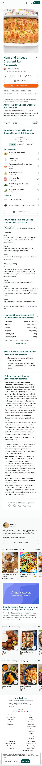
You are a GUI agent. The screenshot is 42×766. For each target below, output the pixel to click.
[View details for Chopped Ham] (6, 179)
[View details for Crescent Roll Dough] (6, 153)
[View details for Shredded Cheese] (6, 173)
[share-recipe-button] (11, 76)
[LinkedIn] (22, 711)
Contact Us (11, 748)
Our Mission (10, 722)
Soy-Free (30, 93)
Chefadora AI (11, 719)
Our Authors (31, 729)
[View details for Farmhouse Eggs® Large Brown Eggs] (5, 166)
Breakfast (23, 90)
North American (15, 90)
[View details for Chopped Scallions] (6, 191)
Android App (31, 736)
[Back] (3, 3)
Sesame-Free (7, 96)
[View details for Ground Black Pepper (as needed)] (6, 205)
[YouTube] (25, 711)
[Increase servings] (30, 138)
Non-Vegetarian (8, 93)
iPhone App (31, 738)
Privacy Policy (31, 746)
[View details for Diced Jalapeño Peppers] (6, 185)
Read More (14, 535)
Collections (31, 724)
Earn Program (11, 746)
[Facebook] (17, 711)
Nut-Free (16, 93)
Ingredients (31, 731)
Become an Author (10, 743)
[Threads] (27, 711)
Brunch (29, 90)
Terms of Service (31, 743)
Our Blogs (31, 722)
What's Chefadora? (10, 717)
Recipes (31, 733)
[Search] (31, 3)
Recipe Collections (31, 726)
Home (31, 717)
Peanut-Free (23, 93)
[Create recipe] (26, 3)
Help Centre (11, 724)
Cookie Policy (31, 748)
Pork (36, 93)
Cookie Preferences (27, 750)
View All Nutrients (21, 343)
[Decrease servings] (12, 138)
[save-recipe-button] (6, 76)
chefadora (21, 698)
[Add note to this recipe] (6, 228)
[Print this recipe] (10, 228)
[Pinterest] (19, 711)
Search (31, 719)
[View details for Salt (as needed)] (6, 199)
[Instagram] (14, 711)
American (6, 90)
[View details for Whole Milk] (6, 159)
